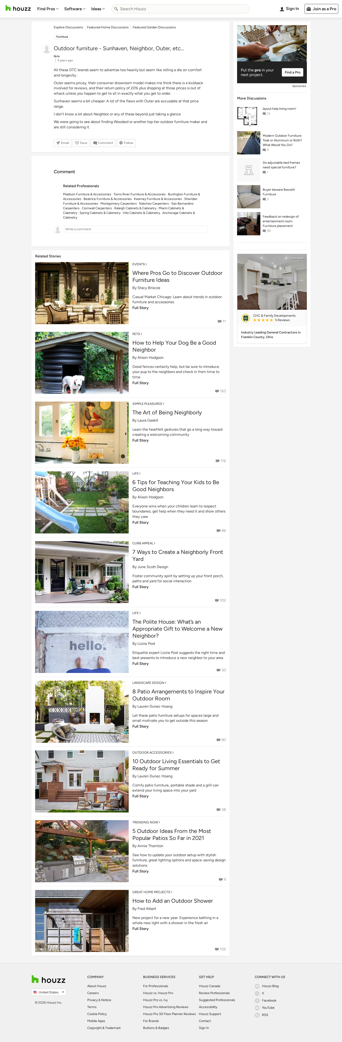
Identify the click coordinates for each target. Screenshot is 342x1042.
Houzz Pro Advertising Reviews (165, 1007)
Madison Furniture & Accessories (87, 194)
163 (223, 391)
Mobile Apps (96, 1021)
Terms (92, 1007)
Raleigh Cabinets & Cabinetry (135, 208)
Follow (128, 143)
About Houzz (96, 986)
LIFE (135, 474)
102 (223, 600)
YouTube (268, 1008)
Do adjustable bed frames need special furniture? (281, 165)
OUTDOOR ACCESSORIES (152, 753)
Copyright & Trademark (104, 1028)
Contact (205, 1021)
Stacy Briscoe (148, 288)
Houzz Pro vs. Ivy (155, 1000)
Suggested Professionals (217, 1000)
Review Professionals (214, 993)
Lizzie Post (146, 643)
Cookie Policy (97, 1014)
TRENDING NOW (145, 822)
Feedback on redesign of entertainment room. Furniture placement (281, 221)
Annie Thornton (150, 846)
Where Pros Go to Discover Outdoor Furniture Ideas (177, 276)
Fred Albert (146, 908)
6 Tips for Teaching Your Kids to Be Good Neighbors (175, 486)
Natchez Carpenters (154, 204)
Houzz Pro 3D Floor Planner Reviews (169, 1014)
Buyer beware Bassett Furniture (279, 192)
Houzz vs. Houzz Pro (158, 993)
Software (73, 8)
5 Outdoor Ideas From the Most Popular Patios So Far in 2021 (171, 834)
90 (223, 740)
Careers (93, 993)
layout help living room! (279, 109)
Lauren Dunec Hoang (154, 706)
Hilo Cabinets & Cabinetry (141, 213)
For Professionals (155, 986)
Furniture (62, 36)
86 (223, 530)
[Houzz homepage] (18, 8)
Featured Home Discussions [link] (108, 27)
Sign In (204, 1028)
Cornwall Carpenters (97, 208)
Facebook (269, 1000)
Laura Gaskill (147, 420)
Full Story (140, 308)
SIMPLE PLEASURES (147, 404)
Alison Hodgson (150, 357)
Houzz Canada (209, 986)
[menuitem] (47, 9)
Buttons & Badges (156, 1028)
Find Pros (46, 8)
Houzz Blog (270, 986)
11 (224, 321)
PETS (136, 334)
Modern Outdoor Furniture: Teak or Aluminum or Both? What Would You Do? (282, 140)
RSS (265, 1015)
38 (223, 809)
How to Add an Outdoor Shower (172, 900)
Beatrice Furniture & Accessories (108, 199)
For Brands (151, 1021)
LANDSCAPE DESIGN (148, 683)
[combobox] (180, 8)
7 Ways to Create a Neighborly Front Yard (177, 555)
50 (223, 670)
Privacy (92, 1000)
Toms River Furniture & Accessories (140, 194)
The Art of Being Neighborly (167, 412)
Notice (106, 1000)
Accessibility (208, 1007)
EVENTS (138, 264)
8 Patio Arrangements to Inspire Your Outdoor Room (178, 695)
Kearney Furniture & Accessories (158, 199)
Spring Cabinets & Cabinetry (100, 213)
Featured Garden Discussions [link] (154, 27)
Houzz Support (210, 1014)
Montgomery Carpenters (119, 204)
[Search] (116, 8)
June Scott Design (152, 567)
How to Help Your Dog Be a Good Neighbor (174, 346)
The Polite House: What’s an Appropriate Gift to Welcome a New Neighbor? (177, 628)
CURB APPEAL (142, 543)
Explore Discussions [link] (68, 27)
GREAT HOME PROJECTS (151, 892)
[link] (278, 320)
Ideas (96, 8)
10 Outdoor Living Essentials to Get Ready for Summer (176, 765)
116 (223, 461)
